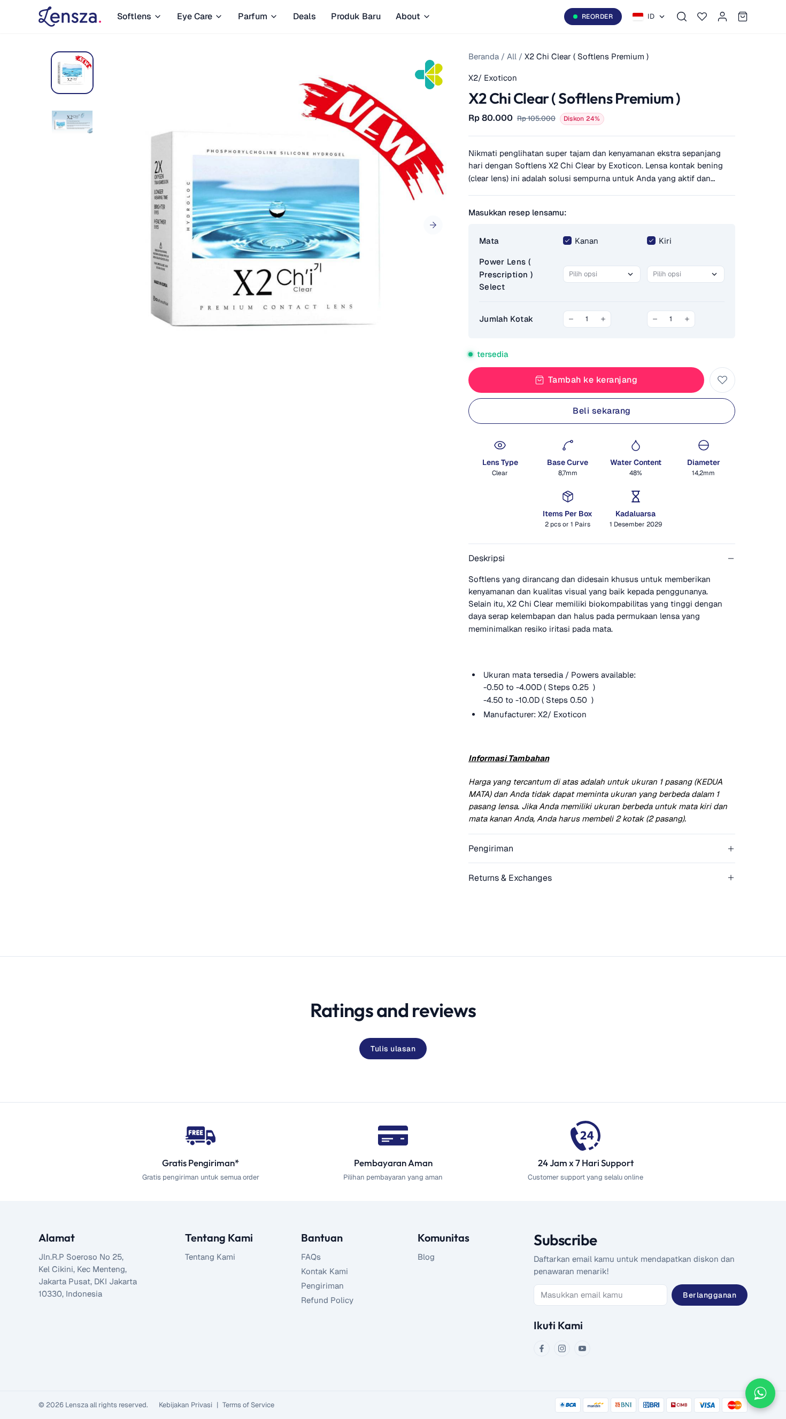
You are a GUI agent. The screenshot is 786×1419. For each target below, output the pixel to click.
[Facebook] (542, 1348)
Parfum (252, 16)
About (408, 16)
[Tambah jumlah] (603, 319)
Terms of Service (248, 1404)
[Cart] (743, 16)
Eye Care (194, 16)
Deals (304, 16)
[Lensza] (69, 16)
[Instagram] (562, 1348)
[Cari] (682, 16)
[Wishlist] (702, 16)
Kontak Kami (324, 1271)
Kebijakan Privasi (185, 1404)
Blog (426, 1257)
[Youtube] (582, 1348)
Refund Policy (327, 1300)
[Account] (722, 16)
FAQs (311, 1257)
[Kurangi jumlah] (571, 319)
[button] (433, 225)
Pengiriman (322, 1286)
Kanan (586, 241)
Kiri (665, 241)
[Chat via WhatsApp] (760, 1393)
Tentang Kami (210, 1257)
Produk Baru (356, 16)
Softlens (134, 16)
